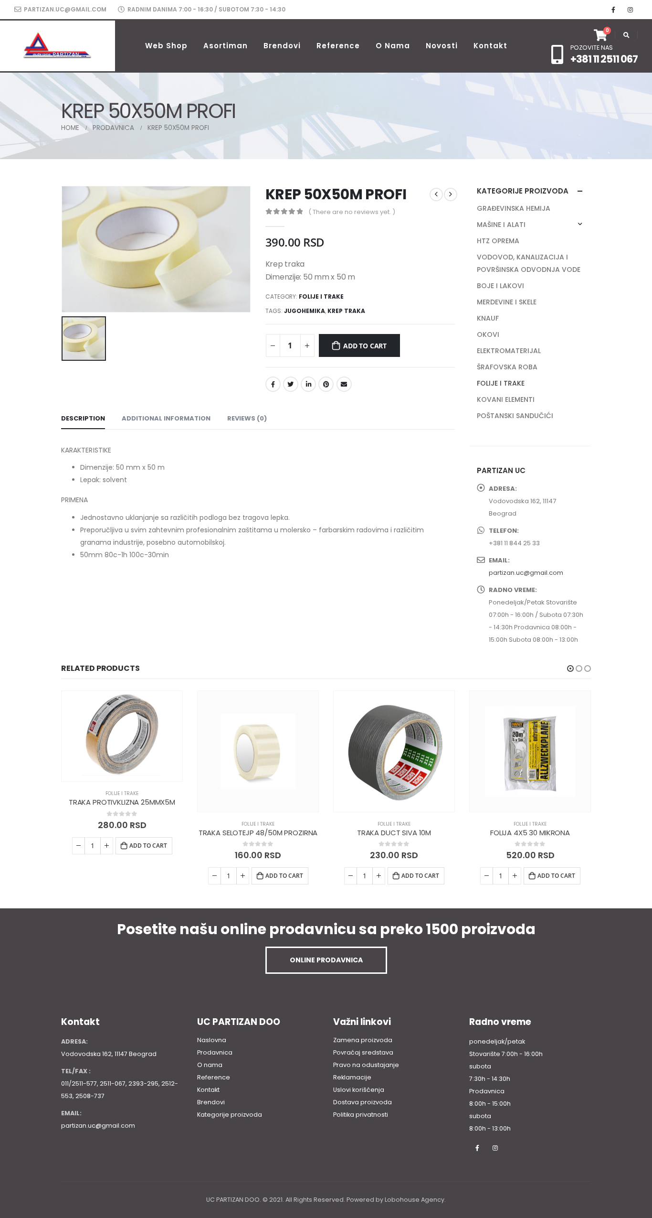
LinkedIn (308, 384)
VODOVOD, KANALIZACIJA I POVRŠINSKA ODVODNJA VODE (528, 263)
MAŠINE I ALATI (501, 224)
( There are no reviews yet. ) (351, 211)
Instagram (495, 1148)
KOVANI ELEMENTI (506, 399)
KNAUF (488, 318)
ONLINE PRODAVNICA (326, 960)
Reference (338, 46)
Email (344, 384)
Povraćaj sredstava (363, 1052)
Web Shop (166, 46)
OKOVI (488, 334)
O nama (393, 46)
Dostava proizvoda (362, 1102)
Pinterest (326, 384)
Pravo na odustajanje (366, 1065)
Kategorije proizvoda (229, 1114)
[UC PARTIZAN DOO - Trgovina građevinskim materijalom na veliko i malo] (57, 45)
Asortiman (225, 46)
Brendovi (282, 46)
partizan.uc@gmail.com (64, 9)
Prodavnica (214, 1052)
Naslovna (211, 1040)
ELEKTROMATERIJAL (509, 351)
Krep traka (346, 311)
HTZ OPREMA (498, 241)
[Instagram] (630, 9)
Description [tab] (83, 418)
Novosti (442, 46)
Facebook (273, 384)
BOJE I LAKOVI (500, 286)
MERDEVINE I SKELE (506, 302)
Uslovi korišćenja (358, 1090)
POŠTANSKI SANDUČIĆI (515, 415)
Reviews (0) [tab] (247, 418)
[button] (570, 668)
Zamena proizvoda (362, 1040)
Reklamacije (352, 1077)
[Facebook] (613, 9)
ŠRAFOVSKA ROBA (507, 367)
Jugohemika (304, 311)
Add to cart (365, 345)
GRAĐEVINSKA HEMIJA (513, 208)
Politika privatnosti (360, 1114)
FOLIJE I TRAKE (321, 296)
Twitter (290, 384)
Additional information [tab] (166, 418)
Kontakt (490, 46)
